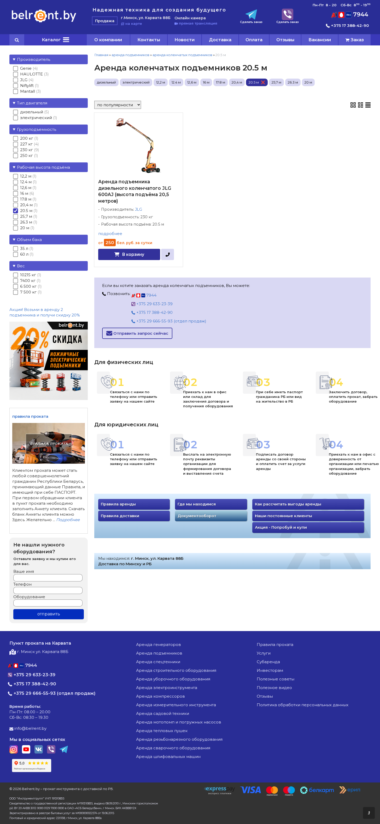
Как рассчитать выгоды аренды (288, 504)
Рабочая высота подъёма (43, 167)
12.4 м (176, 82)
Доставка (220, 39)
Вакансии (319, 39)
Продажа (104, 20)
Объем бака (29, 239)
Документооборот (197, 516)
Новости (184, 39)
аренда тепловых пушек (162, 730)
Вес (21, 265)
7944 (360, 14)
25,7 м (276, 82)
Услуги (264, 653)
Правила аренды (118, 504)
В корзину (133, 254)
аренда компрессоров (160, 696)
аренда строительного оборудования (176, 670)
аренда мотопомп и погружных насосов (178, 722)
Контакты (148, 39)
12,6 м (191, 82)
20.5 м (254, 82)
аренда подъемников (130, 55)
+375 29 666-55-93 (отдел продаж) (170, 321)
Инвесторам (270, 670)
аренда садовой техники (162, 713)
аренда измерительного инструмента (176, 704)
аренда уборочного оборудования (173, 678)
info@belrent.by (29, 728)
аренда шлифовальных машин (168, 756)
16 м (206, 82)
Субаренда (268, 661)
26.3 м (293, 82)
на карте (133, 23)
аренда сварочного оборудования (173, 747)
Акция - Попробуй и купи (281, 527)
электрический (136, 82)
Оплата (253, 39)
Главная (101, 55)
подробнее (110, 233)
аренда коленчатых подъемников (182, 55)
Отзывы (285, 39)
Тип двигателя (32, 103)
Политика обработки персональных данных (302, 704)
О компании (108, 39)
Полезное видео (274, 687)
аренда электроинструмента (166, 687)
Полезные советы (275, 678)
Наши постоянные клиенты (283, 516)
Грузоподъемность (36, 129)
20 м (308, 82)
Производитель (33, 59)
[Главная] (44, 22)
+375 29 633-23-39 (154, 303)
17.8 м (220, 82)
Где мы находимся (197, 504)
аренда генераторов (158, 644)
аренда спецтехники (158, 661)
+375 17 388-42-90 (349, 25)
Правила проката (275, 644)
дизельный (106, 82)
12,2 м (160, 82)
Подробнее (68, 519)
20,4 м (237, 82)
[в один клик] (167, 254)
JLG (138, 209)
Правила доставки (120, 516)
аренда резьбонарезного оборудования (179, 739)
